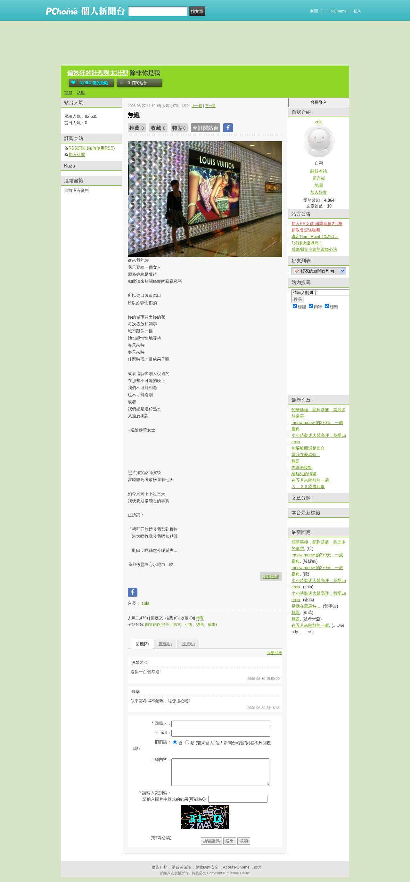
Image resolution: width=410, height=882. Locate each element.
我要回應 (274, 652)
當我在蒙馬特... (305, 454)
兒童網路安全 (206, 867)
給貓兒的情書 (303, 473)
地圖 (319, 185)
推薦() (165, 643)
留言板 (319, 178)
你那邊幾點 (301, 467)
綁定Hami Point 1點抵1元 (315, 236)
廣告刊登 (159, 867)
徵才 (258, 867)
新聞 (314, 11)
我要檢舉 (271, 576)
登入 (357, 11)
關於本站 (318, 171)
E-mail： (163, 732)
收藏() (188, 643)
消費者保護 (181, 867)
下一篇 (210, 106)
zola (144, 603)
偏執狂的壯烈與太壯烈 (97, 72)
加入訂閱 (77, 154)
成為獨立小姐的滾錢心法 (314, 249)
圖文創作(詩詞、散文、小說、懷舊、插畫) (181, 624)
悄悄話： (163, 741)
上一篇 (197, 106)
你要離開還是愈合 (308, 448)
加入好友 (318, 192)
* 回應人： (161, 723)
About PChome (236, 867)
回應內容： (161, 759)
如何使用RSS (100, 148)
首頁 (68, 92)
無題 (295, 461)
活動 (81, 92)
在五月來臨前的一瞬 (310, 480)
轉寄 (200, 618)
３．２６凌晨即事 (308, 486)
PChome (339, 11)
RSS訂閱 (77, 148)
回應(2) (142, 643)
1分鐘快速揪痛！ (307, 243)
